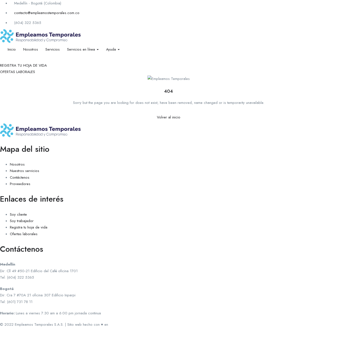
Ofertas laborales (23, 234)
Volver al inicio (168, 117)
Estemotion (117, 324)
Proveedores (20, 184)
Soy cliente (18, 214)
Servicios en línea (81, 49)
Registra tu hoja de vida (28, 227)
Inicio (12, 49)
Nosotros (30, 49)
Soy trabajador (22, 221)
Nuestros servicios (24, 170)
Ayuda (111, 49)
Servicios (52, 49)
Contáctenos (19, 177)
